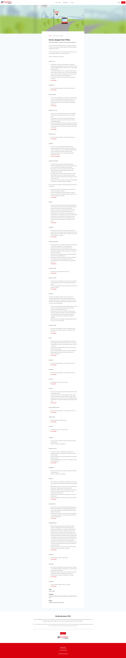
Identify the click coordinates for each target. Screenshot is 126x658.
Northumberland (55, 602)
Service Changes (70, 596)
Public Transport (52, 591)
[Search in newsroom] (119, 2)
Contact (72, 2)
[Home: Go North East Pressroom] (6, 2)
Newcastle (51, 596)
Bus (58, 596)
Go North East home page (63, 653)
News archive (58, 2)
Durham (60, 596)
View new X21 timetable (55, 156)
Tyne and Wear (61, 602)
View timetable (53, 80)
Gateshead (64, 596)
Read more (63, 633)
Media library (65, 2)
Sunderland (55, 596)
